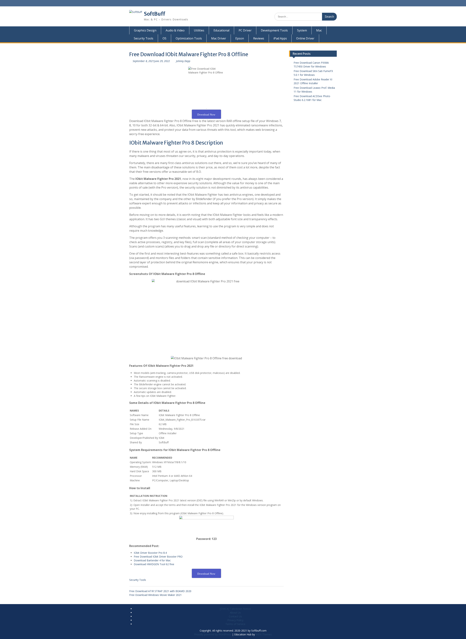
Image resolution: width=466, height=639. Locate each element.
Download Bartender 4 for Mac (152, 560)
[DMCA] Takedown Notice (235, 608)
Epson (239, 38)
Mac (319, 30)
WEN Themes (264, 634)
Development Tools (274, 30)
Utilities (199, 30)
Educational (221, 30)
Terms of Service (235, 624)
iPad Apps (280, 38)
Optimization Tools (189, 38)
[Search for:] (306, 16)
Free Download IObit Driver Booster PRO (158, 556)
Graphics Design (145, 30)
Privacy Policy (235, 620)
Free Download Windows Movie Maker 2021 (155, 595)
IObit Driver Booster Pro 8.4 (150, 552)
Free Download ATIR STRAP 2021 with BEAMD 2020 (160, 591)
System (302, 30)
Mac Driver (218, 38)
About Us (235, 612)
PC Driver (245, 30)
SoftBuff (154, 14)
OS (164, 38)
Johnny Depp (183, 61)
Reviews (258, 38)
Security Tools (143, 38)
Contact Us (235, 616)
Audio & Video (175, 30)
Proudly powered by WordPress (212, 634)
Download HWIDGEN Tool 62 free (154, 564)
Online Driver (305, 38)
